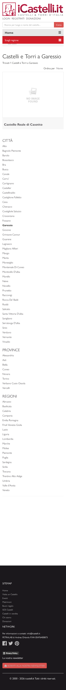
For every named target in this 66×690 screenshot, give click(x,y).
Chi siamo (6, 617)
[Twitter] (10, 644)
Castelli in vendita (10, 613)
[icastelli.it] (33, 9)
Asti (4, 360)
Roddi (5, 304)
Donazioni (33, 18)
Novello (6, 286)
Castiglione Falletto (11, 197)
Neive (5, 281)
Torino (5, 378)
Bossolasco (8, 160)
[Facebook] (4, 644)
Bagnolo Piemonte (11, 150)
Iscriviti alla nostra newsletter (26, 665)
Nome (59, 68)
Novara (6, 374)
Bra (4, 164)
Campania (7, 415)
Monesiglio (7, 262)
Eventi (5, 598)
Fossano (6, 220)
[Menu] (60, 32)
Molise (5, 448)
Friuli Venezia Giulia (12, 425)
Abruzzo (6, 401)
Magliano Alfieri (10, 248)
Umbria (6, 480)
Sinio (4, 327)
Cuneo (5, 369)
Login (6, 18)
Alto (4, 146)
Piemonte (7, 453)
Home (9, 33)
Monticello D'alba (11, 272)
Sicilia (5, 467)
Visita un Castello (9, 594)
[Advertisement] (33, 532)
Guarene (6, 239)
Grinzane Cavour (11, 234)
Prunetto (6, 290)
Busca (5, 169)
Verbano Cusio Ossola (13, 383)
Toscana (6, 471)
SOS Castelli (7, 609)
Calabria (6, 411)
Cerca (59, 24)
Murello (6, 276)
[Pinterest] (17, 644)
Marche (6, 443)
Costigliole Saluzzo (11, 211)
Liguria (5, 434)
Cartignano (8, 183)
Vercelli (6, 388)
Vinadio (6, 341)
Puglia (5, 457)
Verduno (6, 332)
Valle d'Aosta (8, 485)
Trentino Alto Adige (12, 476)
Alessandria (8, 355)
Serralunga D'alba (11, 323)
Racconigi (7, 295)
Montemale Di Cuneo (13, 267)
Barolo (5, 155)
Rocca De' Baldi (10, 299)
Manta (5, 258)
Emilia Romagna (10, 420)
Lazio (5, 429)
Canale (5, 174)
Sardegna (7, 462)
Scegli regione (11, 40)
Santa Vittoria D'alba (12, 313)
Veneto (6, 490)
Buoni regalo (7, 605)
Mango (5, 253)
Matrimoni (7, 601)
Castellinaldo (8, 192)
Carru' (5, 178)
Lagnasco (7, 244)
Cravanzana (8, 216)
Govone (6, 230)
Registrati (18, 18)
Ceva (5, 202)
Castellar (6, 188)
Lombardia (7, 439)
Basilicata (7, 406)
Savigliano (7, 318)
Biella (5, 364)
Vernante (7, 337)
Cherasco (7, 206)
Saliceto (6, 309)
